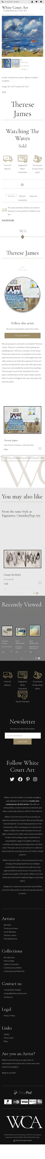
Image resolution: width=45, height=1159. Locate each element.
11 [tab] (20, 593)
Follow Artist (22, 335)
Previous (34, 593)
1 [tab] (5, 588)
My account (8, 1038)
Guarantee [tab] (22, 200)
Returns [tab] (22, 196)
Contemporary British (13, 968)
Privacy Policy (9, 1015)
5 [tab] (20, 588)
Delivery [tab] (11, 196)
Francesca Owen (11, 928)
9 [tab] (12, 593)
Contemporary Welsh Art (14, 971)
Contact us (8, 997)
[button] (40, 19)
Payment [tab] (33, 196)
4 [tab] (16, 588)
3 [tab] (12, 588)
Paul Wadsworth (10, 939)
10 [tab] (16, 593)
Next (37, 593)
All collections (9, 957)
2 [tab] (9, 588)
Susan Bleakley (10, 932)
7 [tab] (27, 588)
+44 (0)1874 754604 (11, 2)
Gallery (7, 1034)
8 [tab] (30, 588)
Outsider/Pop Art (28, 515)
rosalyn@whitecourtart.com (15, 993)
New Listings (9, 961)
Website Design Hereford (24, 1140)
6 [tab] (23, 588)
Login (38, 1137)
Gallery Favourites (11, 964)
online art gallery (34, 797)
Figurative (8, 515)
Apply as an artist (9, 1073)
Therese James (22, 108)
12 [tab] (23, 593)
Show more (8, 220)
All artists (7, 925)
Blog (5, 1041)
